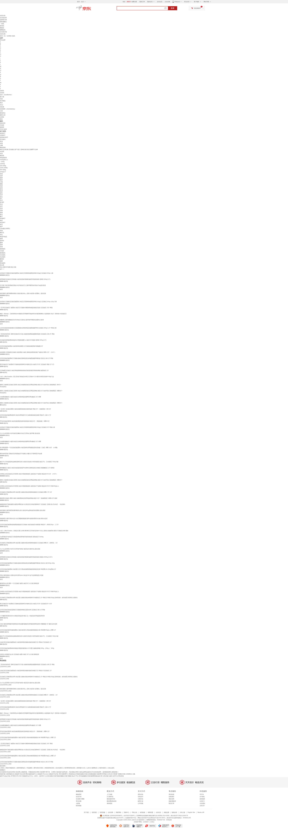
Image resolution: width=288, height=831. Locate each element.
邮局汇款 (140, 801)
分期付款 (140, 799)
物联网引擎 (100, 774)
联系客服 (78, 805)
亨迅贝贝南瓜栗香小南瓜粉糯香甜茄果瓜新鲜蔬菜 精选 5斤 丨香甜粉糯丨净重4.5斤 (25, 421)
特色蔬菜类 (3, 157)
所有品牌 (2, 40)
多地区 (2, 202)
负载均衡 (2, 774)
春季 (1, 238)
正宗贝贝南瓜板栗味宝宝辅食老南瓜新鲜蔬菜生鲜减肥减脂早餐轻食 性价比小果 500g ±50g (27, 563)
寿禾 (1, 103)
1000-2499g (4, 168)
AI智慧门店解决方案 (119, 774)
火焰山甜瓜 (111, 768)
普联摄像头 (3, 22)
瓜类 (1, 153)
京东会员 (159, 1)
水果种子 (2, 135)
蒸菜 (1, 180)
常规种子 (2, 218)
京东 (91, 9)
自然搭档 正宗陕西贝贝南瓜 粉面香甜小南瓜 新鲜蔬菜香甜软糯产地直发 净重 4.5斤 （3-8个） (28, 352)
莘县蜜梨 (29, 768)
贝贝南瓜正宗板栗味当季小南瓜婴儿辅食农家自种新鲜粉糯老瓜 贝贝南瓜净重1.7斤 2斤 (26, 492)
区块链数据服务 (92, 774)
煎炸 (1, 192)
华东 (1, 208)
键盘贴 (2, 28)
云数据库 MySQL (53, 774)
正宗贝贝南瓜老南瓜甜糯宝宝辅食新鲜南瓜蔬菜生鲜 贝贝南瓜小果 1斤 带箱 (22, 610)
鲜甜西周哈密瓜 (49, 768)
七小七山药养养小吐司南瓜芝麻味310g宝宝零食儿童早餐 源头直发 (20, 433)
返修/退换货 (172, 801)
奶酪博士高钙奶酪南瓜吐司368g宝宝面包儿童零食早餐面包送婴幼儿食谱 (22, 320)
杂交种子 (2, 222)
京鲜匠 (2, 117)
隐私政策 (174, 812)
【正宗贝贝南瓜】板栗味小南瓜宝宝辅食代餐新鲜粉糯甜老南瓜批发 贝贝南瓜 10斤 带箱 (26, 307)
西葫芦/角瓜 (3, 236)
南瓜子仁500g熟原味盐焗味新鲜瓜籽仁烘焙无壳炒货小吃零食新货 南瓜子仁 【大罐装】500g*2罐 (29, 462)
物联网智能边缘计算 (96, 776)
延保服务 (202, 799)
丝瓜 (1, 234)
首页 (1, 36)
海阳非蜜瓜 (102, 768)
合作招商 (110, 812)
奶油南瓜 (2, 263)
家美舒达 (2, 113)
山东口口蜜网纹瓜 (92, 768)
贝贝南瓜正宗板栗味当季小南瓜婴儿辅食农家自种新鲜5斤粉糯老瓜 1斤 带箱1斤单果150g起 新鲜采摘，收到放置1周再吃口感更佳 (39, 597)
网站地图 (28, 774)
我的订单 (142, 1)
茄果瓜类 (2, 123)
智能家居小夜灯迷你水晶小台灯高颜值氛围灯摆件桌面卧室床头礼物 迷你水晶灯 (24, 518)
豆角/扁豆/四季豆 (5, 228)
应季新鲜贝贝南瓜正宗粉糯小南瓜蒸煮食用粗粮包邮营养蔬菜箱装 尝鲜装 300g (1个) (25, 279)
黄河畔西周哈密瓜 (69, 768)
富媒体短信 (72, 774)
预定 (105, 774)
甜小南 (2, 97)
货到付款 (140, 794)
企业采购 (167, 1)
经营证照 (169, 820)
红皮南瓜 (2, 257)
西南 (1, 212)
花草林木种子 (4, 137)
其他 (1, 174)
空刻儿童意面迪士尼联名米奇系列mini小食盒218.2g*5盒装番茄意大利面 (21, 575)
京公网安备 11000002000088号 (112, 815)
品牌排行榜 (3, 20)
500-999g (3, 170)
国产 (1, 198)
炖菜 (1, 186)
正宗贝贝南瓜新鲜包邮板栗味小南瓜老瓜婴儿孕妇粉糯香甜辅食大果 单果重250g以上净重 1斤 (28, 630)
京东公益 (182, 812)
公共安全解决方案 (50, 776)
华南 (1, 210)
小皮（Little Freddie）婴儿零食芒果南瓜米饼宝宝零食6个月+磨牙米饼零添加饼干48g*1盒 (27, 376)
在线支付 (140, 796)
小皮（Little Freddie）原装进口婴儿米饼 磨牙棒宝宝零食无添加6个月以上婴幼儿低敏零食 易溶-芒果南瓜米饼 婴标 (34, 530)
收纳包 (2, 26)
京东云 (152, 822)
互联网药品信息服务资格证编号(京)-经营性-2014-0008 (152, 815)
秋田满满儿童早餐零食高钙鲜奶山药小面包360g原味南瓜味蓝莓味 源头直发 (22, 510)
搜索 (172, 8)
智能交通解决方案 (61, 776)
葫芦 (1, 226)
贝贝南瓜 (2, 255)
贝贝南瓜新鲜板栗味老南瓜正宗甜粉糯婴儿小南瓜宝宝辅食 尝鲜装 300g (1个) (23, 340)
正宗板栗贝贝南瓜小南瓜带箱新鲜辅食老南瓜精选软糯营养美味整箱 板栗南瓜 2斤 (24, 370)
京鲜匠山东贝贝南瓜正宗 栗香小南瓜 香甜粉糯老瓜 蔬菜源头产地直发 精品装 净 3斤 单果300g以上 (29, 591)
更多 (1, 119)
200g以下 (3, 172)
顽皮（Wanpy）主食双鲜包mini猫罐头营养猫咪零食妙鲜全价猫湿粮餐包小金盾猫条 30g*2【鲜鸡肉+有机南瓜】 (33, 314)
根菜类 (2, 155)
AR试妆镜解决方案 (84, 776)
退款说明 (171, 799)
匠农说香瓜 (59, 768)
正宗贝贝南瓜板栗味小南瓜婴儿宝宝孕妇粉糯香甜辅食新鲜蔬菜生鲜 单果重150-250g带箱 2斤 (28, 569)
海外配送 (109, 803)
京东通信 (202, 803)
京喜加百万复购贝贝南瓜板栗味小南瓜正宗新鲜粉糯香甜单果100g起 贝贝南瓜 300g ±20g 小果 (28, 301)
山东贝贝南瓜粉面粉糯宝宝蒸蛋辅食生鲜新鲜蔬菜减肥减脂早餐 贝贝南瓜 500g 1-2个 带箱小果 (28, 328)
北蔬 (1, 99)
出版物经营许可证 (130, 818)
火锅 (1, 182)
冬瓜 (1, 224)
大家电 (78, 803)
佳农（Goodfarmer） (6, 95)
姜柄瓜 (2, 259)
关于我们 (86, 812)
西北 (1, 214)
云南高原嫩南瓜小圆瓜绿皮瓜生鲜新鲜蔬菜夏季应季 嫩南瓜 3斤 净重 (20, 397)
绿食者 (2, 107)
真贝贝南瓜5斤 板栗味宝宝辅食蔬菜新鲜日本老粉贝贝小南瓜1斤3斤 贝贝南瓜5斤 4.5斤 (26, 603)
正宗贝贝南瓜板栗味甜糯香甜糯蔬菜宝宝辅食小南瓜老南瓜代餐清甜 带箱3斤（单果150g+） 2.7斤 (29, 524)
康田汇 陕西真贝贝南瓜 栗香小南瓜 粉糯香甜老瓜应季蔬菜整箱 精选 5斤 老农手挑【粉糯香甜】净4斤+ (30, 384)
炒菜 (1, 188)
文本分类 (110, 774)
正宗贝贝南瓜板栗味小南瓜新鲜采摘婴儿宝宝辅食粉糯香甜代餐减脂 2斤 (21, 346)
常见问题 (78, 801)
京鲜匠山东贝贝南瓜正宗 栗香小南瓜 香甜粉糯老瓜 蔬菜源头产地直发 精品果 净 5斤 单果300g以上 (29, 486)
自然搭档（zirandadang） (8, 109)
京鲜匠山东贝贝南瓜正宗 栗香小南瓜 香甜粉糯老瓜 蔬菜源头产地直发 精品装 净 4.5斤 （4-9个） (29, 474)
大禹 (1, 111)
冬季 (1, 247)
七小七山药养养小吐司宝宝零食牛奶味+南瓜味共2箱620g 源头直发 (20, 549)
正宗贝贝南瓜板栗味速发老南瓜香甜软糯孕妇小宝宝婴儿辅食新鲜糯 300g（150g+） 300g (27, 648)
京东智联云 (128, 774)
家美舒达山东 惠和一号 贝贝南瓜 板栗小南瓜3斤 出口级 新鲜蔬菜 (19, 583)
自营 (1, 289)
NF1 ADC (19, 776)
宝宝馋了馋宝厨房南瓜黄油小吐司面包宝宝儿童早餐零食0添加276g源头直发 (23, 285)
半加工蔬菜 (3, 129)
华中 (1, 206)
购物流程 (78, 794)
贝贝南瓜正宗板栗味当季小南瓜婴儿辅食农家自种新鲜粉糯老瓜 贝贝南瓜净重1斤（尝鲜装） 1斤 (29, 543)
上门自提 (109, 794)
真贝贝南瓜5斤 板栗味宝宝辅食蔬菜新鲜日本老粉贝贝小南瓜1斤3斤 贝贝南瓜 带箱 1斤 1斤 (27, 364)
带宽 (60, 774)
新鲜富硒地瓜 (21, 768)
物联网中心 (65, 774)
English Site (191, 812)
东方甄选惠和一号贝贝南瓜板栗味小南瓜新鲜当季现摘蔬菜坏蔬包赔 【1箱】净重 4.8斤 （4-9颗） (29, 447)
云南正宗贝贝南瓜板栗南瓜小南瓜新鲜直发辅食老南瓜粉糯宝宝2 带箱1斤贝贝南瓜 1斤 (26, 642)
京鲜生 (2, 90)
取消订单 (171, 803)
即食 (1, 194)
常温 (1, 141)
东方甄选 (2, 101)
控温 (1, 143)
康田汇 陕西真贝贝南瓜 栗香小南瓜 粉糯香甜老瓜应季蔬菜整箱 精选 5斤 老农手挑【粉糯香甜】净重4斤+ (31, 391)
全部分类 (2, 15)
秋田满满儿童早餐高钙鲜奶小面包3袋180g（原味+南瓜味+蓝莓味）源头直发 (23, 293)
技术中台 (115, 776)
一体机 (2, 24)
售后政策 (171, 794)
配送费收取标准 (111, 801)
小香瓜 (2, 768)
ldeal (1, 105)
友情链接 (142, 812)
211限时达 (110, 796)
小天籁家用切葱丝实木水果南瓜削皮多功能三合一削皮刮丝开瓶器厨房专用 (22, 616)
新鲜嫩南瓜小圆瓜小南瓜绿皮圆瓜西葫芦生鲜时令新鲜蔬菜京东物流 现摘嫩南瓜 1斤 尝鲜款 (27, 468)
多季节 (2, 241)
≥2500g (2, 163)
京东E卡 (202, 801)
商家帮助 (118, 812)
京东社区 (158, 812)
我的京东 (150, 1)
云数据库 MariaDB (19, 774)
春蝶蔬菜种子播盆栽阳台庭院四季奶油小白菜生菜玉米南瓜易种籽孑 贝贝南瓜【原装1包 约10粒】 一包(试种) (32, 504)
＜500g (2, 161)
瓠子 (1, 216)
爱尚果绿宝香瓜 (38, 768)
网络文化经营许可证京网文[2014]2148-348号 (151, 818)
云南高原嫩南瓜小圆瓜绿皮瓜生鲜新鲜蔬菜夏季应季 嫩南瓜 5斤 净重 (20, 441)
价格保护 (171, 796)
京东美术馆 (3, 32)
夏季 (1, 243)
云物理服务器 (10, 774)
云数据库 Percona (42, 774)
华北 (1, 204)
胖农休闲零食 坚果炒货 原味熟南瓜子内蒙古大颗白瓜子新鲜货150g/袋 (21, 453)
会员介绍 (78, 796)
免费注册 (134, 1)
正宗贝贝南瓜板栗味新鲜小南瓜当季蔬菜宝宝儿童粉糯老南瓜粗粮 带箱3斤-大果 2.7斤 (25, 415)
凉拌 (1, 176)
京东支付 (146, 822)
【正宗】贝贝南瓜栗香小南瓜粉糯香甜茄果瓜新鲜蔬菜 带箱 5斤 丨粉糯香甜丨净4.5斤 (25, 409)
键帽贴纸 (2, 30)
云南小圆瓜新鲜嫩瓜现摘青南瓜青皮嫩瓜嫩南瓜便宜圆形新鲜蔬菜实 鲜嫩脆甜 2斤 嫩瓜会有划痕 (28, 624)
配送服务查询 (111, 799)
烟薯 (1, 261)
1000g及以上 (4, 159)
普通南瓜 (2, 253)
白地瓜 (2, 251)
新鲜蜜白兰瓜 (81, 768)
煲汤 (1, 190)
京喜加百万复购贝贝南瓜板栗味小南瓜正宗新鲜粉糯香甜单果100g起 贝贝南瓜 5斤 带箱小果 (27, 427)
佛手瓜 (2, 232)
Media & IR (201, 812)
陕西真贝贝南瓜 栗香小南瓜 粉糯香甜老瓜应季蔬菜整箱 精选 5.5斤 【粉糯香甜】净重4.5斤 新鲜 (28, 498)
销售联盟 (150, 812)
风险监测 (166, 812)
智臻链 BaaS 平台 (72, 776)
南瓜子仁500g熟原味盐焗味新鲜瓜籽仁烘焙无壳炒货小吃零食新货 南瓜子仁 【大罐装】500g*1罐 (29, 636)
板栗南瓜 (2, 249)
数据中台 (34, 774)
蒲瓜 (1, 220)
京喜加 (2, 92)
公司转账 (140, 803)
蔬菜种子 (2, 133)
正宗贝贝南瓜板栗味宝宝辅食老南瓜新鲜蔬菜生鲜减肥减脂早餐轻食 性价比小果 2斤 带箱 (26, 358)
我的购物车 (197, 8)
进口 (1, 196)
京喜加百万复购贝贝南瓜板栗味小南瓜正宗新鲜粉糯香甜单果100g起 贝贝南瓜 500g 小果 (26, 273)
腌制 (1, 184)
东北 (1, 200)
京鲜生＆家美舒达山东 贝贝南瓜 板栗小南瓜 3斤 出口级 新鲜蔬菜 (19, 654)
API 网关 (13, 776)
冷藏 (1, 145)
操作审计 (42, 776)
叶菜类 (2, 125)
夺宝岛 (202, 794)
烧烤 (1, 178)
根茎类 (2, 127)
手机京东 (177, 1)
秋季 (1, 245)
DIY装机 (202, 796)
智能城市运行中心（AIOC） (30, 776)
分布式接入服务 (107, 776)
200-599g (3, 165)
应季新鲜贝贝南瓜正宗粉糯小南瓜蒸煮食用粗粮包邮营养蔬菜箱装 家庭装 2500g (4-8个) (26, 557)
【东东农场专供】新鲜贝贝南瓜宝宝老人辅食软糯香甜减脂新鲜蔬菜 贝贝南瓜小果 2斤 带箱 (27, 334)
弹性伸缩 (121, 776)
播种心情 (2, 115)
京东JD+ (202, 805)
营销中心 (126, 812)
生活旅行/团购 (80, 799)
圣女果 (2, 265)
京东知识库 (3, 17)
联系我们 (94, 812)
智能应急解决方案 (81, 774)
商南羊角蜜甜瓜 (10, 768)
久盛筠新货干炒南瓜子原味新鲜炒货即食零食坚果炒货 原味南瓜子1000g (21, 537)
